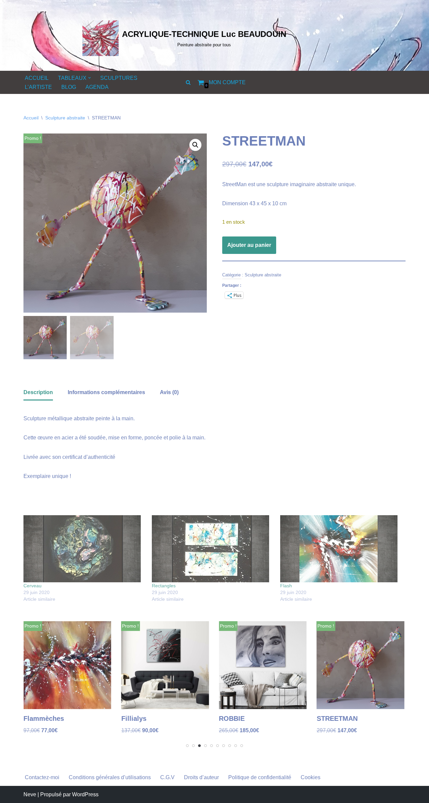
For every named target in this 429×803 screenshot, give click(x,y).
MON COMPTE (227, 82)
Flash (286, 585)
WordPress (85, 794)
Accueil (31, 117)
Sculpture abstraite (65, 117)
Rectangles (164, 585)
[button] (89, 77)
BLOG (68, 87)
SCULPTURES (118, 78)
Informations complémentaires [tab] (106, 392)
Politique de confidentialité (259, 777)
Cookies (310, 777)
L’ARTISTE (38, 87)
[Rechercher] (188, 82)
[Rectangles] (212, 548)
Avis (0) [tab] (169, 392)
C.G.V (167, 777)
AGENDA (97, 87)
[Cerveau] (84, 548)
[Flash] (341, 548)
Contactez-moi (42, 777)
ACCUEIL (37, 78)
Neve (29, 794)
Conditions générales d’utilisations (110, 777)
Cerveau (32, 585)
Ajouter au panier (249, 245)
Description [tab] (38, 392)
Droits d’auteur (201, 777)
